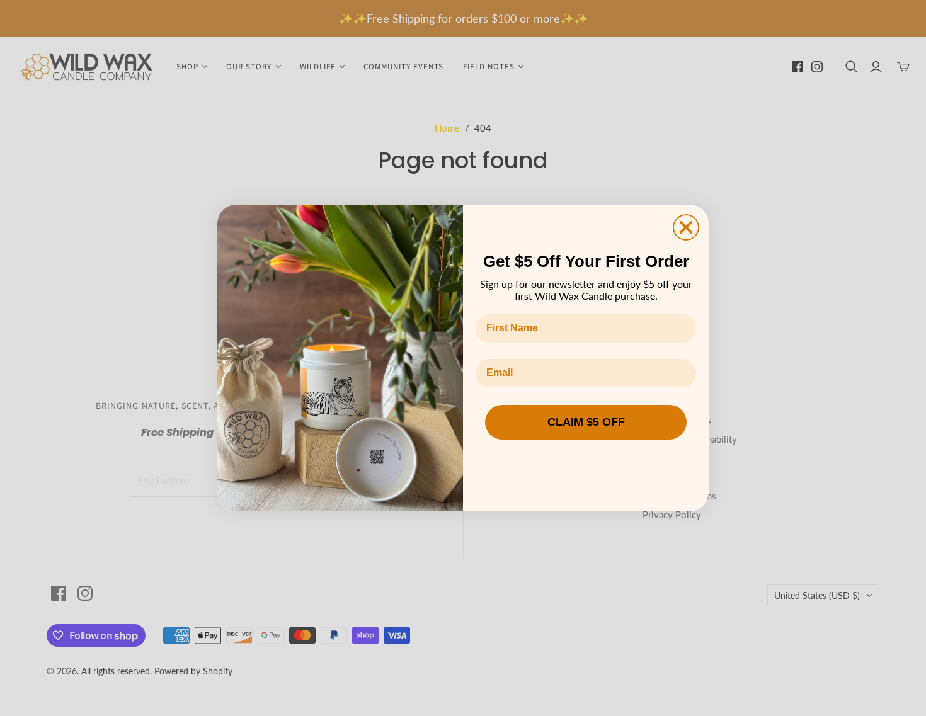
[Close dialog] (686, 227)
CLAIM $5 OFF (586, 422)
